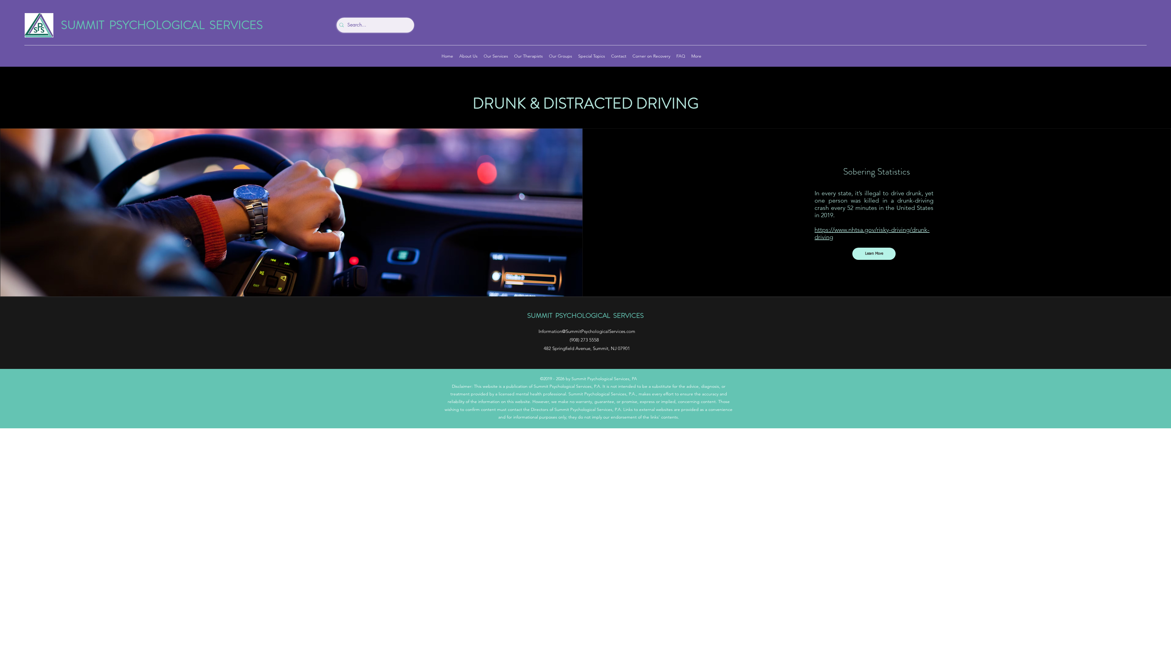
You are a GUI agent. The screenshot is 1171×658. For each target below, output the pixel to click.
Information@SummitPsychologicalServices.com (587, 331)
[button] (874, 254)
